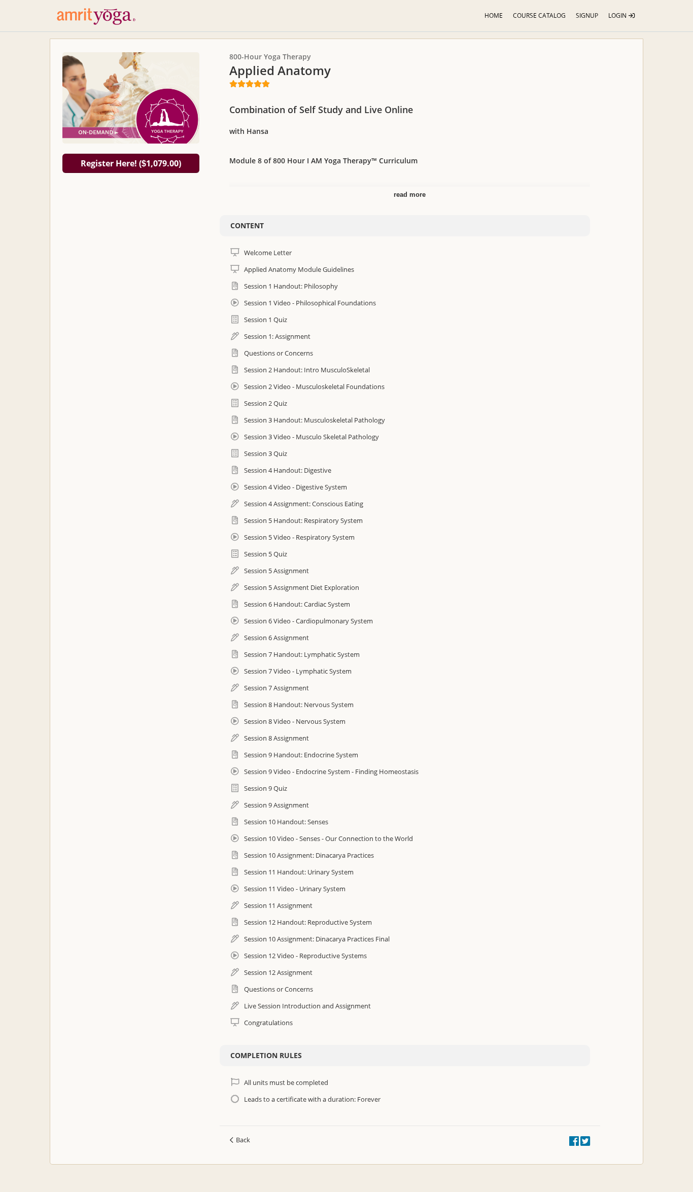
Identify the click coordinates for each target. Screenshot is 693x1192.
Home (493, 15)
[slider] (249, 84)
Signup (587, 15)
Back (243, 1139)
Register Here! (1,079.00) (131, 163)
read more (410, 194)
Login (618, 15)
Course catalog (539, 15)
